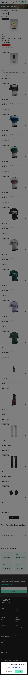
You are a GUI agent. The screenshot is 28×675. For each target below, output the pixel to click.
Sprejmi (20, 671)
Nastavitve (10, 671)
